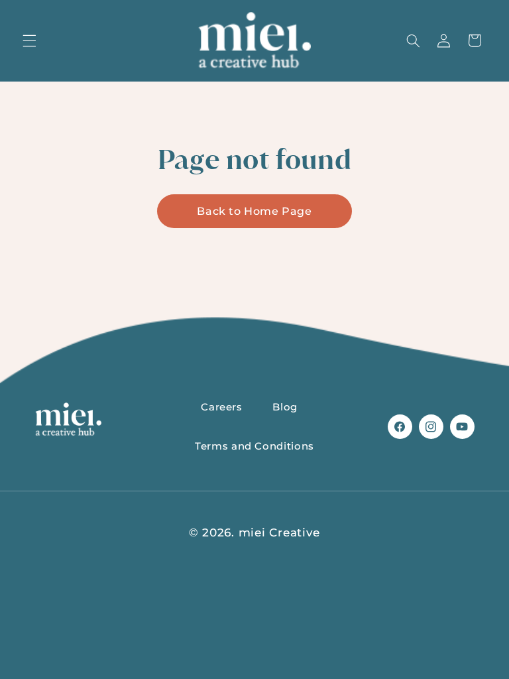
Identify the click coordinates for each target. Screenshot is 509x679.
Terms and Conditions (254, 446)
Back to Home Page (254, 211)
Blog (285, 407)
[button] (29, 40)
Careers (221, 407)
